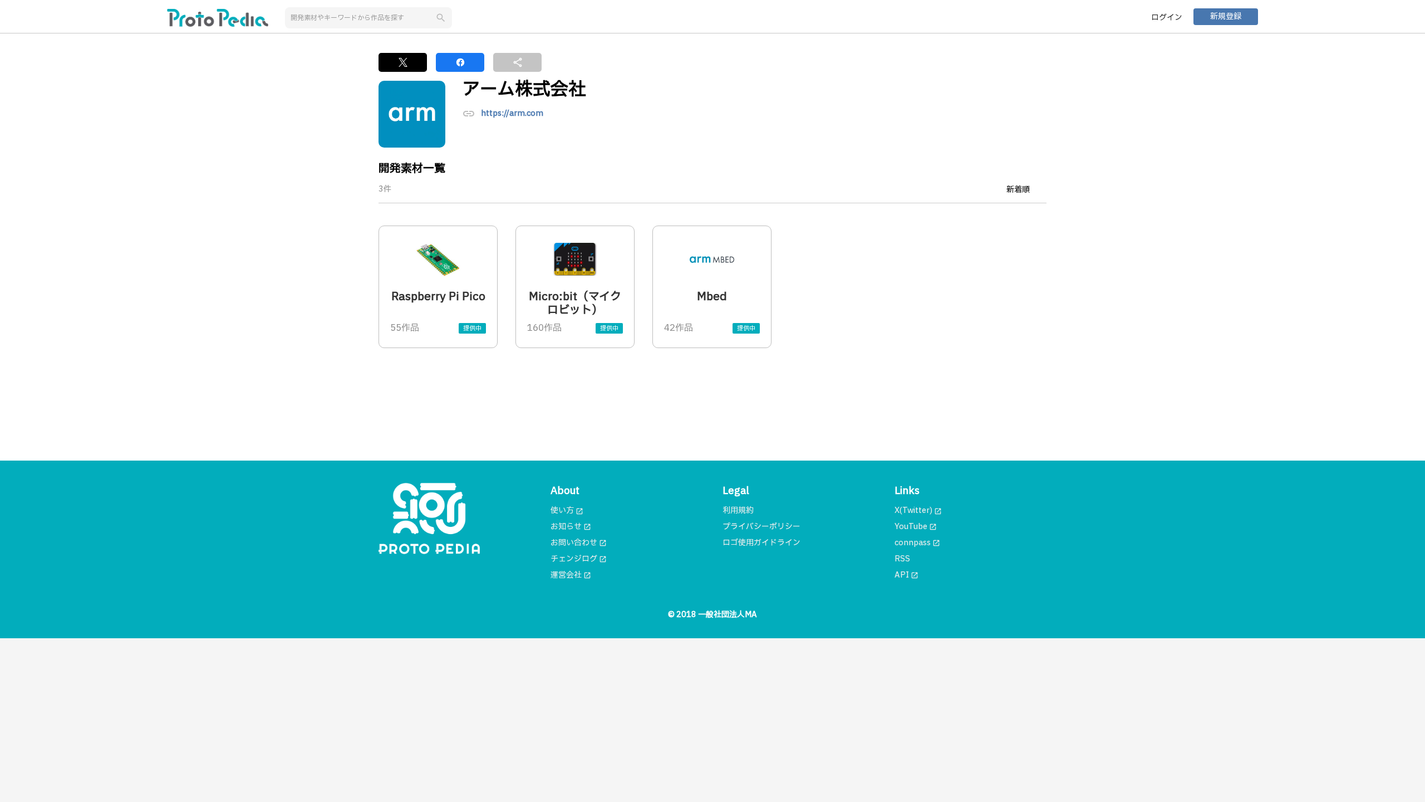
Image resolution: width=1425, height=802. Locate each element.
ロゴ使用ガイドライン (761, 543)
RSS (902, 559)
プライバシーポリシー (761, 526)
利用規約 (738, 510)
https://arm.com (512, 114)
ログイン (1166, 17)
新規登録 (1225, 16)
